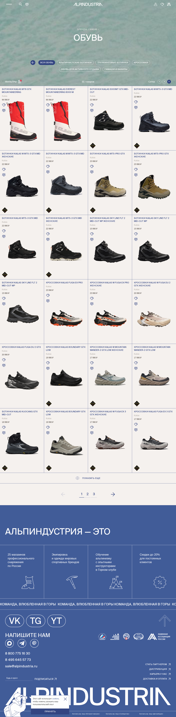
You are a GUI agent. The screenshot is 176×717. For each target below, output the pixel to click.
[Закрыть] (65, 699)
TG (35, 621)
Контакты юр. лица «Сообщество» (117, 714)
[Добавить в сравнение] (4, 110)
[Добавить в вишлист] (4, 105)
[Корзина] (169, 4)
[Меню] (9, 4)
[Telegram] (22, 643)
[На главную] (88, 4)
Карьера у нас (158, 674)
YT (56, 621)
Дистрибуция (158, 669)
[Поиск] (20, 4)
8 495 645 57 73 (18, 660)
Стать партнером (156, 664)
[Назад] (33, 62)
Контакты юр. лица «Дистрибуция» (151, 714)
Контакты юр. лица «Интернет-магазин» (86, 714)
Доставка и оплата (155, 679)
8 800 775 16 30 (17, 653)
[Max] (9, 643)
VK (14, 621)
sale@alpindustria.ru (21, 666)
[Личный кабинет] (156, 4)
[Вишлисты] (162, 4)
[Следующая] (112, 494)
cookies (55, 699)
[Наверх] (165, 621)
